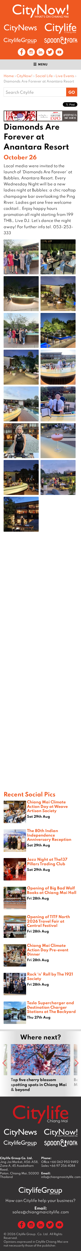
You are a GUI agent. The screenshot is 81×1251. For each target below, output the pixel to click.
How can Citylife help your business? (40, 1200)
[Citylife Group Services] (20, 40)
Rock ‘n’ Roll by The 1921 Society (50, 976)
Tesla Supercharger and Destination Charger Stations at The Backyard (51, 1007)
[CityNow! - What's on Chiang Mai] (40, 11)
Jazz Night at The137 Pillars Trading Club (47, 861)
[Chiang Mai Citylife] (61, 28)
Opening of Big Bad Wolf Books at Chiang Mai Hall (51, 890)
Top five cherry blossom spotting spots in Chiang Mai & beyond (40, 1068)
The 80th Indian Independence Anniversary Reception (49, 835)
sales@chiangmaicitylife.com (40, 1209)
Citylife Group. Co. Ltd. (32, 1234)
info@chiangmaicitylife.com (61, 1177)
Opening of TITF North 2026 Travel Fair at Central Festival (48, 921)
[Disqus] (40, 607)
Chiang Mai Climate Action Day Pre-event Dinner (47, 949)
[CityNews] (20, 28)
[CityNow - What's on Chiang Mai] (61, 1132)
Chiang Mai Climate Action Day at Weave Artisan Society (47, 806)
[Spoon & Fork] (61, 40)
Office (60, 1162)
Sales (58, 1166)
